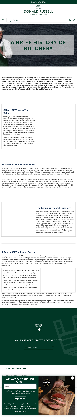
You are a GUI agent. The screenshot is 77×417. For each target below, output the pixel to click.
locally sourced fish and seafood (34, 295)
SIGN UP (50, 345)
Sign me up (20, 398)
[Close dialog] (72, 378)
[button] (37, 3)
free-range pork (10, 295)
